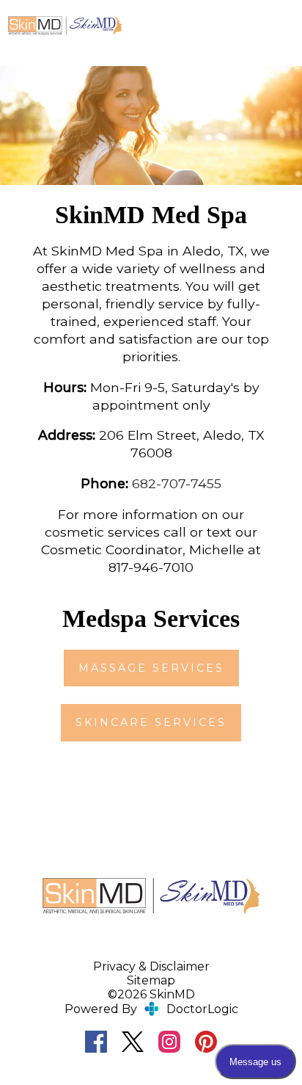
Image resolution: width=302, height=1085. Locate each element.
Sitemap (151, 980)
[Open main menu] (282, 26)
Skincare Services (151, 722)
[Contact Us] (241, 26)
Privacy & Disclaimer (151, 966)
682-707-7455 (176, 483)
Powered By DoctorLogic (151, 1009)
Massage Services (151, 668)
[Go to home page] (64, 25)
